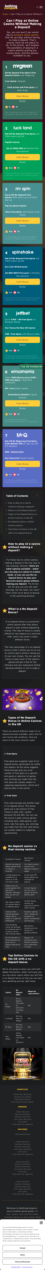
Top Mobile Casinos (22, 1099)
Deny (22, 1255)
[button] (41, 1222)
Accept (23, 1248)
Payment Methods (22, 1114)
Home (5, 14)
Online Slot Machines (22, 1094)
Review (22, 101)
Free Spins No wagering (22, 1124)
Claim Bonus (22, 96)
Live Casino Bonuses (22, 1119)
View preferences (22, 1262)
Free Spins (22, 1122)
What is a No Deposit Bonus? (22, 510)
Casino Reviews (22, 1112)
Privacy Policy (27, 1267)
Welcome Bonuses (22, 1117)
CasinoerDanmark (22, 1134)
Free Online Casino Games (22, 1102)
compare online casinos (26, 35)
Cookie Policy (16, 1267)
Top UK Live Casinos (22, 1097)
